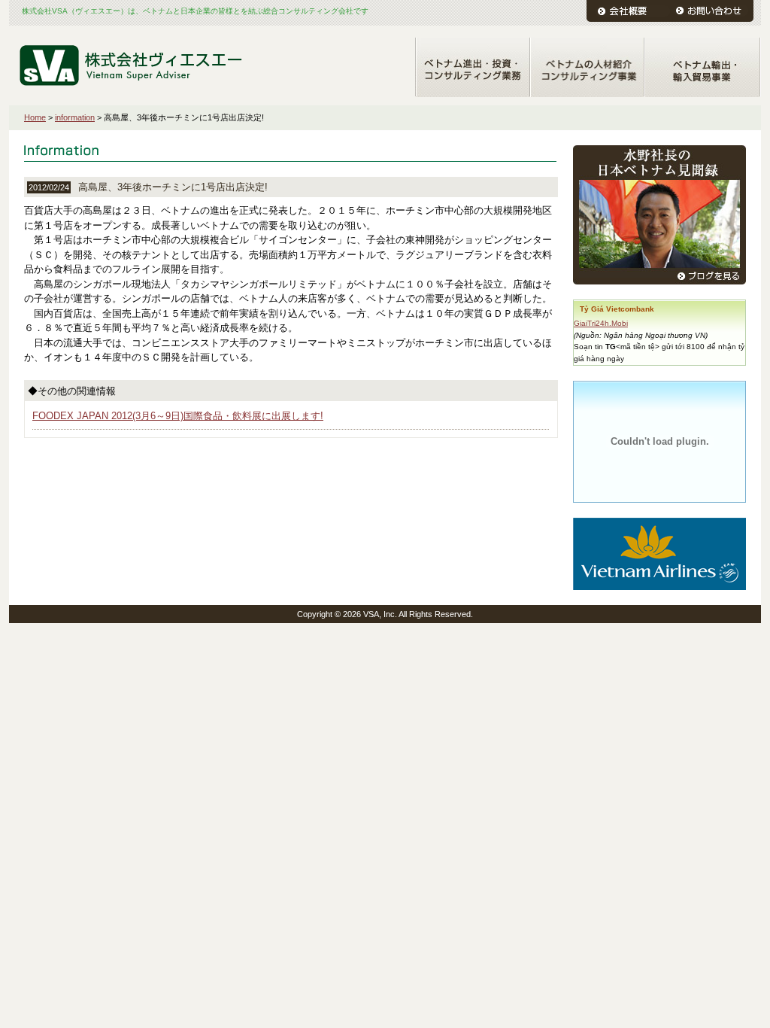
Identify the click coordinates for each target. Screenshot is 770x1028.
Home (35, 117)
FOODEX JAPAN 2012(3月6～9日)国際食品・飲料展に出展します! (177, 415)
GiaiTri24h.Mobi (601, 323)
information (75, 117)
